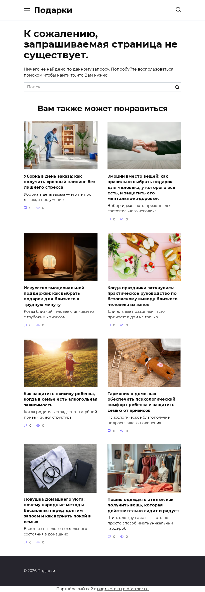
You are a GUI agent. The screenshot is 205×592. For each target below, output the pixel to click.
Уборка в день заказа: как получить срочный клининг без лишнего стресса (59, 182)
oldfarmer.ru (136, 588)
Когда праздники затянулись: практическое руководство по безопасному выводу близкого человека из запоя (143, 296)
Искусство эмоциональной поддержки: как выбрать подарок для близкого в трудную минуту (54, 296)
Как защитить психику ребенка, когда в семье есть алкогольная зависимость (61, 399)
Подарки (53, 10)
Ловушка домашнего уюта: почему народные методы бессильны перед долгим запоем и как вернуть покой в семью (57, 510)
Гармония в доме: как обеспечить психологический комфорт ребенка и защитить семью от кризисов (141, 402)
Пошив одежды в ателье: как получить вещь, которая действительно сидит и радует (143, 505)
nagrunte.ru (109, 588)
